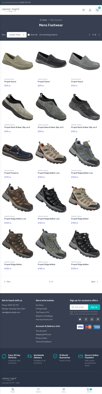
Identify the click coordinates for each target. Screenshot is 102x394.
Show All (34, 35)
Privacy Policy (41, 338)
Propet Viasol (10, 82)
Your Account (41, 331)
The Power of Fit (42, 312)
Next (93, 282)
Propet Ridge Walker (80, 219)
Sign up (94, 307)
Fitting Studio (41, 309)
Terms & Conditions (43, 342)
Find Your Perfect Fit (44, 320)
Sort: (4, 35)
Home (44, 20)
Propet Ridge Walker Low (48, 173)
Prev (8, 282)
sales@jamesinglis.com (11, 312)
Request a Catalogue (44, 316)
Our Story (40, 305)
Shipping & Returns (43, 335)
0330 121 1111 (25, 2)
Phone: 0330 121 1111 (10, 305)
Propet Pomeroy (11, 173)
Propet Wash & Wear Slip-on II (17, 127)
